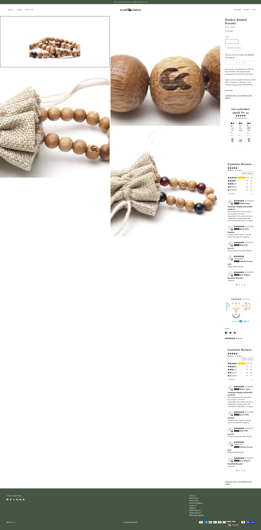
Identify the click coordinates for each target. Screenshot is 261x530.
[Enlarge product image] (54, 41)
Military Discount (195, 510)
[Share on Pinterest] (235, 333)
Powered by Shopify (130, 522)
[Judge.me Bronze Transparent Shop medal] (247, 306)
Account (237, 10)
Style (227, 37)
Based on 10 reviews (235, 170)
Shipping (192, 508)
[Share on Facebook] (226, 333)
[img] (240, 115)
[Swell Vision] (130, 9)
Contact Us (193, 505)
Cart (254, 10)
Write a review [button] (247, 173)
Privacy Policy (194, 500)
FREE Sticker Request (196, 515)
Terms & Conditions (195, 503)
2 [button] (239, 285)
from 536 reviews (241, 118)
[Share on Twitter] (230, 333)
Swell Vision (230, 27)
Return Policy (193, 498)
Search (247, 10)
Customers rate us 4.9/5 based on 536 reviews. (238, 96)
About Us (192, 496)
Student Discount (195, 513)
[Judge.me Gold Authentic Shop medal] (237, 306)
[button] (232, 178)
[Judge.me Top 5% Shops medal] (237, 314)
